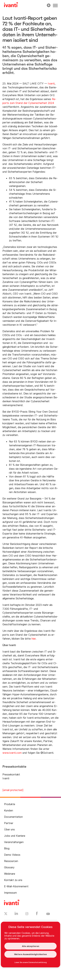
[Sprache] (48, 5)
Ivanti (51, 83)
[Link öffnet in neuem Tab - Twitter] (5, 914)
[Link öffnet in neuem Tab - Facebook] (37, 914)
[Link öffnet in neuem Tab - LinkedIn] (16, 914)
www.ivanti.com (12, 752)
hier (34, 638)
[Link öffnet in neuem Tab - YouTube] (48, 914)
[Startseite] (11, 5)
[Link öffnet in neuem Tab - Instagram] (26, 914)
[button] (55, 5)
